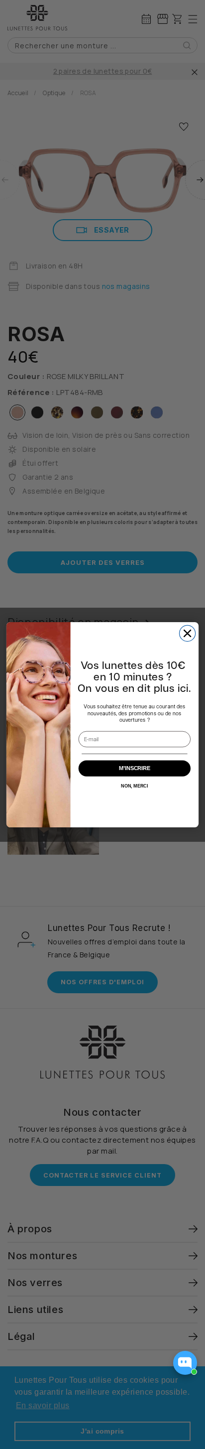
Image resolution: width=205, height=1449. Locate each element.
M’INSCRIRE (135, 768)
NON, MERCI (134, 785)
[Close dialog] (188, 633)
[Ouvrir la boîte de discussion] (185, 1363)
